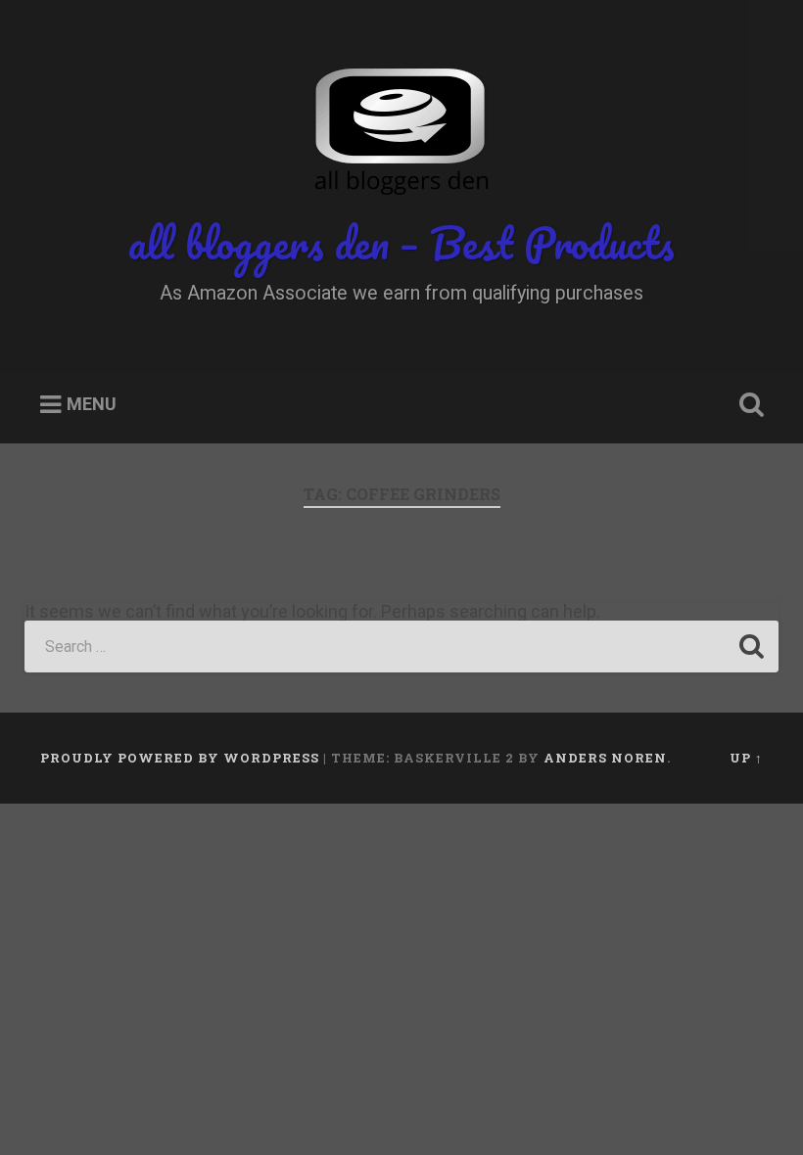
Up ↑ (746, 757)
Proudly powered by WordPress (179, 757)
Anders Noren (605, 757)
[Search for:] (401, 646)
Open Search (747, 405)
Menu (92, 404)
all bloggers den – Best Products (401, 242)
